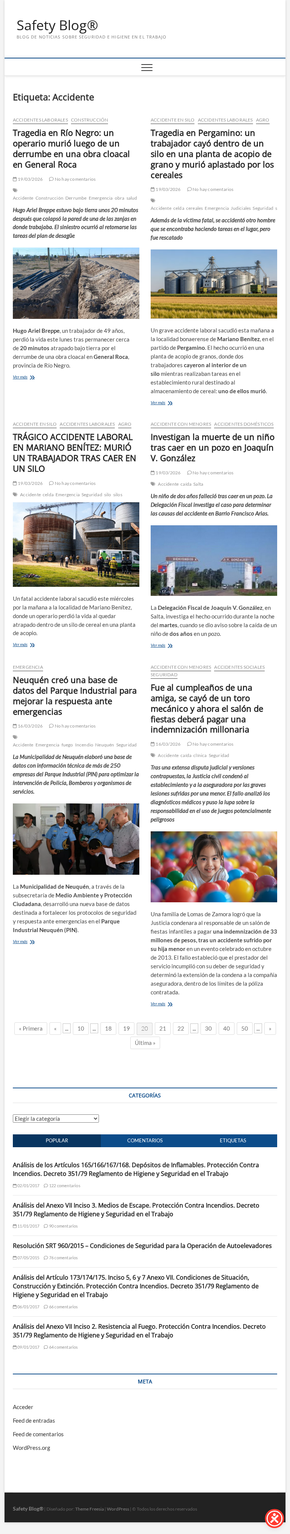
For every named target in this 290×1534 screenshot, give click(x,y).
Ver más (20, 377)
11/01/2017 (28, 1225)
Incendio (84, 745)
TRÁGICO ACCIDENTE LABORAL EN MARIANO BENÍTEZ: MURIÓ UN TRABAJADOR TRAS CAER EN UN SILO (74, 452)
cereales (194, 208)
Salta (198, 484)
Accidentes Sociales (239, 667)
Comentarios (145, 1140)
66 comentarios (63, 1306)
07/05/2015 (28, 1257)
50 (244, 1028)
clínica (200, 755)
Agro (263, 120)
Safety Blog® (57, 25)
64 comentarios (63, 1347)
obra (120, 198)
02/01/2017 (28, 1185)
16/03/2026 (30, 726)
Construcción (89, 120)
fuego (67, 745)
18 (108, 1028)
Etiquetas (233, 1140)
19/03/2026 (30, 179)
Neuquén (104, 745)
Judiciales (241, 208)
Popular (57, 1140)
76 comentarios (63, 1257)
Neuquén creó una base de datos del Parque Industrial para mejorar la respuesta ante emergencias (75, 695)
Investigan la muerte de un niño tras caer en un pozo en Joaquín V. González (213, 447)
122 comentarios (64, 1185)
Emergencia (101, 198)
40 (226, 1028)
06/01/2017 (28, 1306)
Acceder (23, 1406)
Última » (145, 1042)
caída (185, 484)
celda (178, 208)
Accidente (23, 198)
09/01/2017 (28, 1347)
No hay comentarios (75, 179)
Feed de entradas (34, 1420)
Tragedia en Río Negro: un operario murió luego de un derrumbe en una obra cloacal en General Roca (71, 148)
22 (180, 1028)
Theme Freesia (89, 1509)
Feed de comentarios (38, 1434)
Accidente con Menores (181, 424)
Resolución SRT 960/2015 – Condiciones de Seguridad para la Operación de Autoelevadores (142, 1246)
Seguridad (263, 208)
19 (126, 1028)
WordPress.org (31, 1447)
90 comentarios (63, 1225)
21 (162, 1028)
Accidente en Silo (172, 120)
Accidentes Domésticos (243, 424)
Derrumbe (76, 198)
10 (80, 1028)
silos (117, 494)
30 (208, 1028)
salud (131, 198)
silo (107, 494)
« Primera (31, 1028)
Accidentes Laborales (40, 120)
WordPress (118, 1509)
